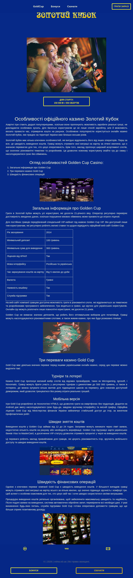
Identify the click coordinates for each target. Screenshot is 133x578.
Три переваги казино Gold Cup (26, 171)
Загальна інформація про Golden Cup (30, 167)
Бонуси (55, 6)
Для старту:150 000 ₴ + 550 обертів (66, 101)
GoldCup (38, 6)
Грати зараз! (121, 6)
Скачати (72, 6)
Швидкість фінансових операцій (27, 174)
